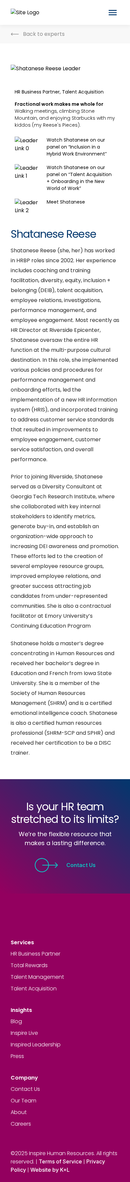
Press (17, 1056)
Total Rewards (29, 965)
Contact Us (81, 865)
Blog (16, 1021)
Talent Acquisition (34, 988)
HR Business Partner (35, 954)
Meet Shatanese (66, 202)
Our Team (23, 1100)
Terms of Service (60, 1161)
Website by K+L (50, 1169)
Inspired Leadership (36, 1044)
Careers (21, 1124)
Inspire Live (24, 1033)
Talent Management (37, 977)
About (19, 1112)
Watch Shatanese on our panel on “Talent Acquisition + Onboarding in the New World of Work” (79, 178)
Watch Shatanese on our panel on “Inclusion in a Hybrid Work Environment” (77, 147)
